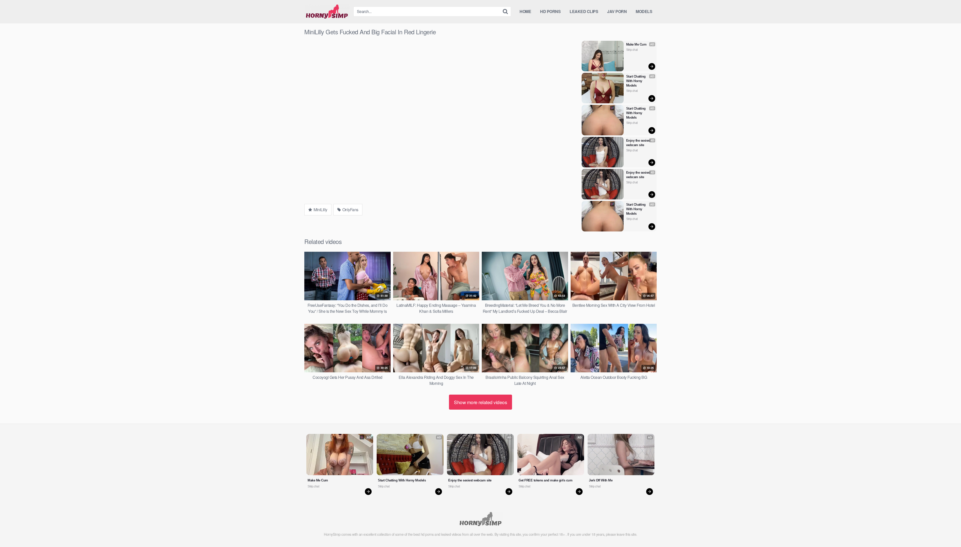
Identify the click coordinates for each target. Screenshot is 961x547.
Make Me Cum (636, 44)
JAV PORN (617, 11)
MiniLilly (320, 209)
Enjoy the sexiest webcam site (638, 143)
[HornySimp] (326, 11)
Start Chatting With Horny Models (636, 81)
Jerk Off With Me (600, 480)
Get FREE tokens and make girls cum (545, 480)
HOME (525, 11)
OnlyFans (349, 209)
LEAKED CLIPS (584, 11)
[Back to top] (947, 531)
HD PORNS (550, 11)
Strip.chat (632, 50)
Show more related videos (480, 402)
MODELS (644, 11)
